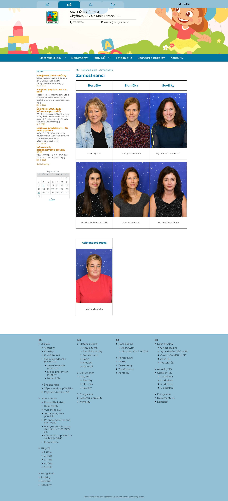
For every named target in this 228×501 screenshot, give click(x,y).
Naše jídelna (125, 343)
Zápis (86, 359)
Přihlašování (125, 357)
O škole (45, 343)
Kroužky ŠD (167, 362)
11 (43, 185)
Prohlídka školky (92, 351)
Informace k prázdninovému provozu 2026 (51, 150)
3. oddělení (166, 384)
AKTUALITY (128, 347)
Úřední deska (49, 398)
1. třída (48, 452)
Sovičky (87, 387)
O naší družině (168, 347)
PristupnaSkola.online (123, 497)
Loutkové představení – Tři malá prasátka (52, 129)
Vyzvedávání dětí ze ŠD (174, 351)
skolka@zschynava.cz (116, 22)
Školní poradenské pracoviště (55, 360)
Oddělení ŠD (164, 372)
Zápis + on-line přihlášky (58, 388)
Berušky (87, 380)
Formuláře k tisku (54, 402)
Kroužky (49, 351)
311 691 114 (78, 22)
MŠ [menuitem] (69, 5)
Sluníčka (88, 384)
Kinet (141, 497)
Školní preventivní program (58, 373)
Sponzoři (46, 481)
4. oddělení (167, 387)
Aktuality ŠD (164, 369)
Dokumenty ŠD (166, 398)
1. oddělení (166, 376)
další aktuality (43, 164)
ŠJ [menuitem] (91, 5)
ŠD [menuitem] (113, 5)
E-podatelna (51, 442)
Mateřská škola (50, 57)
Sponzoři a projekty (151, 57)
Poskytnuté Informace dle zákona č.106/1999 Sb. (57, 429)
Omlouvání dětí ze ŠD (173, 355)
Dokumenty (79, 57)
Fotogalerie (124, 57)
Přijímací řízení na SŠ (56, 392)
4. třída (48, 463)
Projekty (46, 477)
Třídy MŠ (99, 57)
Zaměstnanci (106, 70)
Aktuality (49, 347)
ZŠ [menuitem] (47, 5)
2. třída (48, 456)
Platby (122, 361)
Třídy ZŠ (45, 448)
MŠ (77, 70)
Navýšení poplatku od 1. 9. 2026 (52, 91)
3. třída (48, 459)
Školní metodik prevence (56, 366)
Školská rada (51, 384)
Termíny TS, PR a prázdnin (54, 415)
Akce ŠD (165, 359)
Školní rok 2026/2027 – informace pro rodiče (50, 110)
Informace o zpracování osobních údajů (58, 437)
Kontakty (176, 57)
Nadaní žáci (54, 378)
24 (39, 192)
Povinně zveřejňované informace (57, 421)
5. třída (48, 467)
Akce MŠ (88, 366)
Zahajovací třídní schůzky (51, 75)
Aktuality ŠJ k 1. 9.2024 (135, 351)
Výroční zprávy (52, 409)
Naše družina (165, 343)
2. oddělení (166, 380)
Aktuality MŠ (90, 347)
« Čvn (52, 199)
